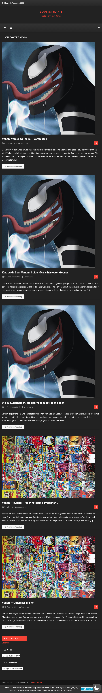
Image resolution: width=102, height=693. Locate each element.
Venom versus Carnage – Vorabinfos (24, 139)
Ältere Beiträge (11, 638)
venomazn (24, 143)
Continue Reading (14, 166)
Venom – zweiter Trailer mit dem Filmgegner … (30, 502)
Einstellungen (90, 689)
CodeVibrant (37, 682)
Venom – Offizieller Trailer (18, 602)
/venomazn (51, 11)
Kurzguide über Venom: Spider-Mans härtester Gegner (35, 272)
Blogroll (5, 642)
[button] (97, 688)
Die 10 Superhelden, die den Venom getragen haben (33, 402)
